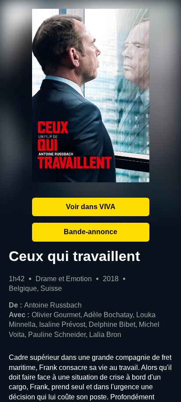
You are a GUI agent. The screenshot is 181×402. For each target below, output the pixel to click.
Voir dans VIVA (91, 206)
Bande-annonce (90, 231)
